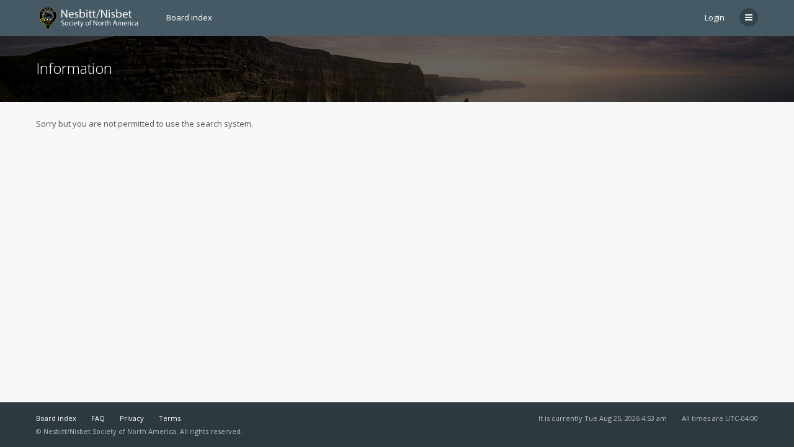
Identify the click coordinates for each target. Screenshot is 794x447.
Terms (170, 418)
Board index (56, 418)
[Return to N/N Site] (93, 18)
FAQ (98, 418)
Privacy (132, 418)
